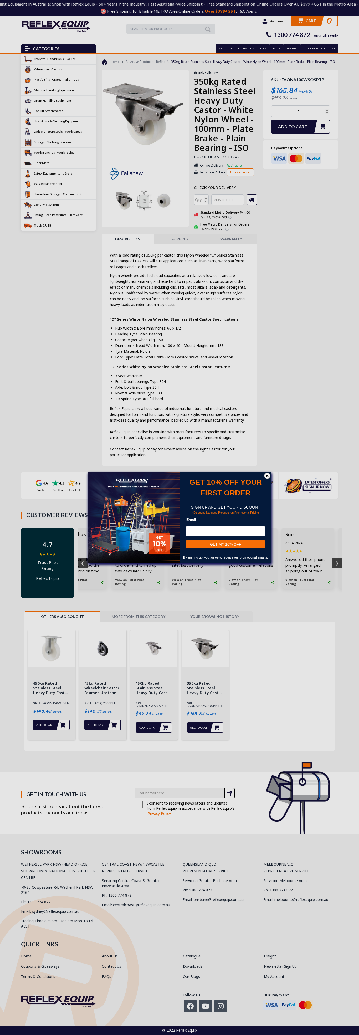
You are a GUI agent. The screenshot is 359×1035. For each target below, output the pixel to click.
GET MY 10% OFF (225, 544)
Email (191, 520)
